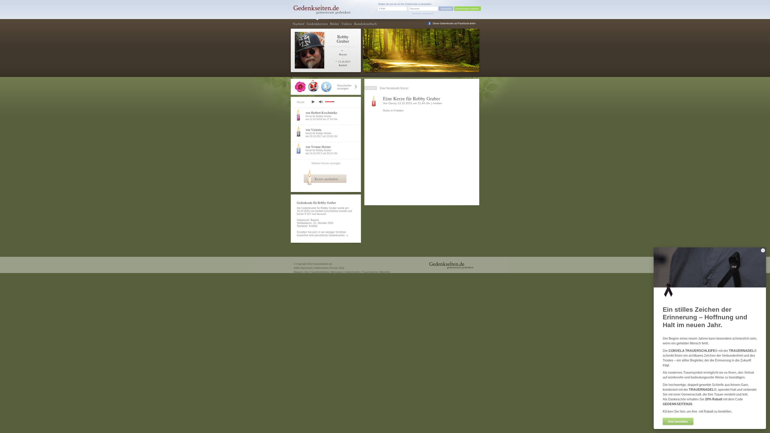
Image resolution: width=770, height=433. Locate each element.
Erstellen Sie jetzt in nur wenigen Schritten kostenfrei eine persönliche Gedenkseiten (321, 234)
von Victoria (313, 129)
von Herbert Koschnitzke (321, 112)
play (313, 102)
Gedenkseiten (352, 272)
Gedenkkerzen (317, 23)
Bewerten (385, 272)
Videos (346, 23)
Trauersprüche (370, 272)
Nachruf (298, 23)
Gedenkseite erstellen (467, 8)
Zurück (371, 88)
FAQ (341, 268)
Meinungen (337, 272)
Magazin (298, 272)
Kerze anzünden (326, 178)
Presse (333, 268)
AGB (296, 268)
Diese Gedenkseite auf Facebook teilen (454, 23)
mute (321, 101)
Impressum (307, 268)
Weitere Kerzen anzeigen (325, 163)
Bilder (334, 23)
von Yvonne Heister (318, 147)
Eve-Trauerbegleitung (317, 272)
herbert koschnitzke (326, 210)
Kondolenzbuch (365, 23)
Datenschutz (321, 268)
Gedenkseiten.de (323, 264)
